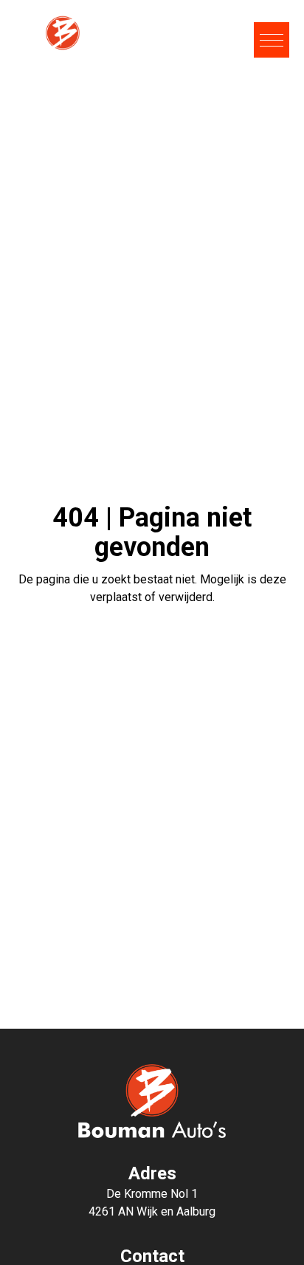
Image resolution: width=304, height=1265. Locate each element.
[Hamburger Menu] (271, 40)
